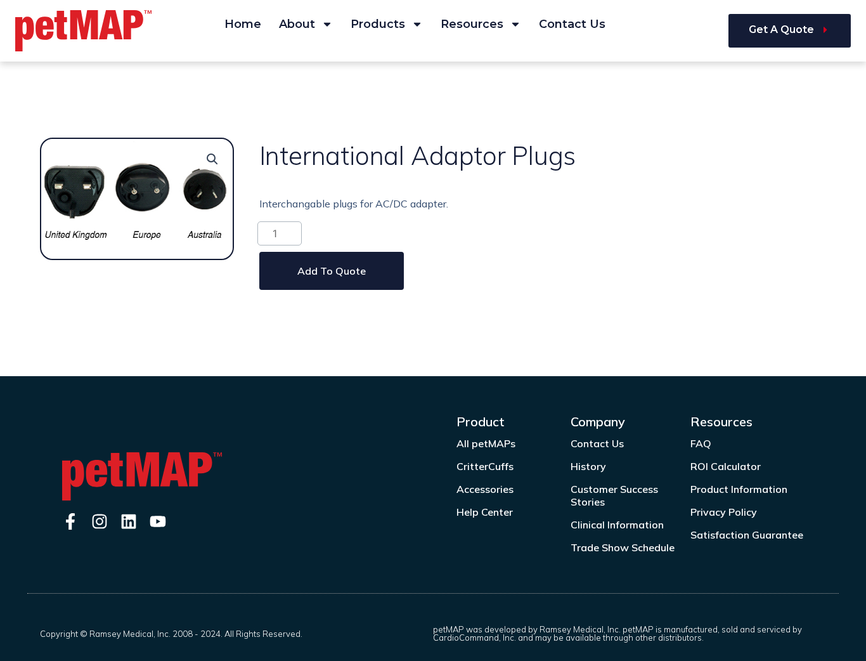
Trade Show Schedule (623, 547)
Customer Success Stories (614, 495)
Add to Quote (331, 271)
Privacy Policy (723, 512)
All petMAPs (485, 443)
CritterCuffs (485, 466)
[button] (212, 159)
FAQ (700, 443)
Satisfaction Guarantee (746, 534)
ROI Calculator (725, 466)
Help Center (484, 512)
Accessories (485, 489)
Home (242, 24)
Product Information (738, 489)
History (588, 466)
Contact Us (572, 24)
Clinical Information (617, 524)
